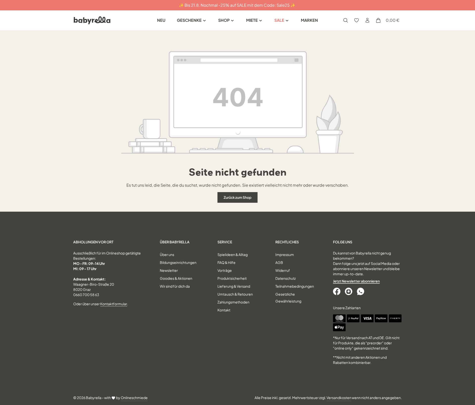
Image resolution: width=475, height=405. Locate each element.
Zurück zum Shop (237, 197)
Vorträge (224, 270)
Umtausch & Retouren (235, 294)
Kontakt (223, 310)
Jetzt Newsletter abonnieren (356, 281)
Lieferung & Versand (233, 286)
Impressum (284, 254)
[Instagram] (349, 291)
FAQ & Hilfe (226, 262)
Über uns (167, 254)
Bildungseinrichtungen (178, 262)
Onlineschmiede (134, 397)
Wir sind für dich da (175, 286)
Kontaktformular (113, 304)
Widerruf (282, 270)
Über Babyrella (175, 242)
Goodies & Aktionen (176, 278)
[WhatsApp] (361, 291)
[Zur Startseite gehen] (92, 20)
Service (224, 242)
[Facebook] (337, 291)
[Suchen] (346, 20)
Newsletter (169, 270)
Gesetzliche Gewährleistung (288, 297)
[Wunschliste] (356, 20)
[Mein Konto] (367, 20)
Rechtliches (287, 242)
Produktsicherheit (232, 278)
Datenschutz (285, 278)
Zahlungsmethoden (233, 302)
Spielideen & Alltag (232, 254)
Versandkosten (339, 397)
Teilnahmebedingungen (294, 286)
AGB (279, 262)
